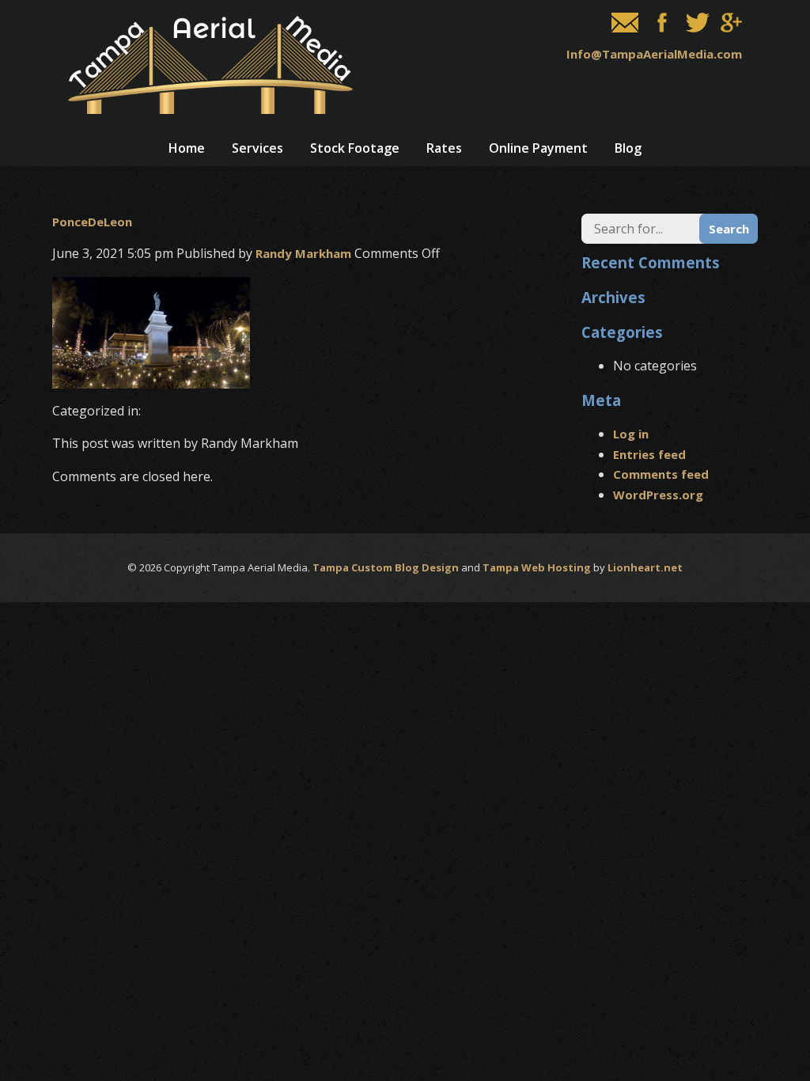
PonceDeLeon (92, 221)
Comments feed (661, 474)
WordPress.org (658, 495)
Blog (628, 148)
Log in (631, 434)
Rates (444, 148)
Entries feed (649, 454)
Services (257, 148)
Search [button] (729, 229)
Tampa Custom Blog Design (385, 567)
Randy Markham (303, 253)
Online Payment (538, 148)
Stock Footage (354, 148)
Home (186, 148)
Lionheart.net (645, 567)
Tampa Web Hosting (537, 567)
